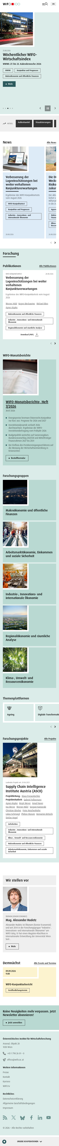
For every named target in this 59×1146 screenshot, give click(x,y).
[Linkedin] (40, 1118)
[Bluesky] (22, 1118)
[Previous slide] (40, 108)
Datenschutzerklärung (13, 1098)
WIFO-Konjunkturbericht (19, 984)
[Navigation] (45, 4)
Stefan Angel (12, 817)
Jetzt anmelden (15, 1022)
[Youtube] (48, 1118)
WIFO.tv (6, 1086)
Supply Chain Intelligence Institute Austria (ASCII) (26, 788)
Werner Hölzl (11, 303)
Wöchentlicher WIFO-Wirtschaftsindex (20, 56)
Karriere (6, 1081)
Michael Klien (42, 303)
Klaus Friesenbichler (31, 796)
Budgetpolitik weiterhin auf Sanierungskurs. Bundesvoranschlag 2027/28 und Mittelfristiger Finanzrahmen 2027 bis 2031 (30, 438)
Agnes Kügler (12, 307)
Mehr (10, 84)
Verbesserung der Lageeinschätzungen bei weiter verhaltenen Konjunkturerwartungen (21, 182)
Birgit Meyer (25, 803)
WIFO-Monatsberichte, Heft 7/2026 (27, 404)
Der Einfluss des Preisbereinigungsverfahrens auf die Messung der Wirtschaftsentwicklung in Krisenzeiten (31, 448)
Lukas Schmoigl (13, 814)
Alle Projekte (50, 738)
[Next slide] (55, 108)
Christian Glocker (13, 810)
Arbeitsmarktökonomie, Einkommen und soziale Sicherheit (27, 850)
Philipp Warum (28, 814)
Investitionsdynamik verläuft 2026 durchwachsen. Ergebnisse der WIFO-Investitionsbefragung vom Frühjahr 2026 (27, 427)
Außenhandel (24, 122)
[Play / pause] (48, 108)
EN (53, 4)
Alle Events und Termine (45, 963)
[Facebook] (31, 1118)
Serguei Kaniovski (38, 806)
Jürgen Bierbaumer (26, 303)
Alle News (51, 142)
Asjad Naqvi (37, 803)
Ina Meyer (10, 806)
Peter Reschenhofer (32, 810)
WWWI (8, 70)
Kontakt (6, 1076)
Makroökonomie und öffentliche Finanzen (22, 76)
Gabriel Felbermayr (33, 799)
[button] (3, 108)
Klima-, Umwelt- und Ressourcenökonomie (25, 838)
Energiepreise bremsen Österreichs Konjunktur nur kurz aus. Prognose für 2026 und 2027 (30, 419)
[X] (13, 1118)
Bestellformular (18, 458)
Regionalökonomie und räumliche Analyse (25, 328)
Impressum (8, 1107)
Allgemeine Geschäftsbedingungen (19, 1103)
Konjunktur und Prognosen (27, 70)
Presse (6, 1072)
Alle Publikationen (47, 266)
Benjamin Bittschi (44, 814)
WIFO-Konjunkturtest (16, 203)
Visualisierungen (43, 122)
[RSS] (5, 1118)
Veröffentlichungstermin (17, 990)
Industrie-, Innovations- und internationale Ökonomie (19, 216)
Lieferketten (13, 824)
